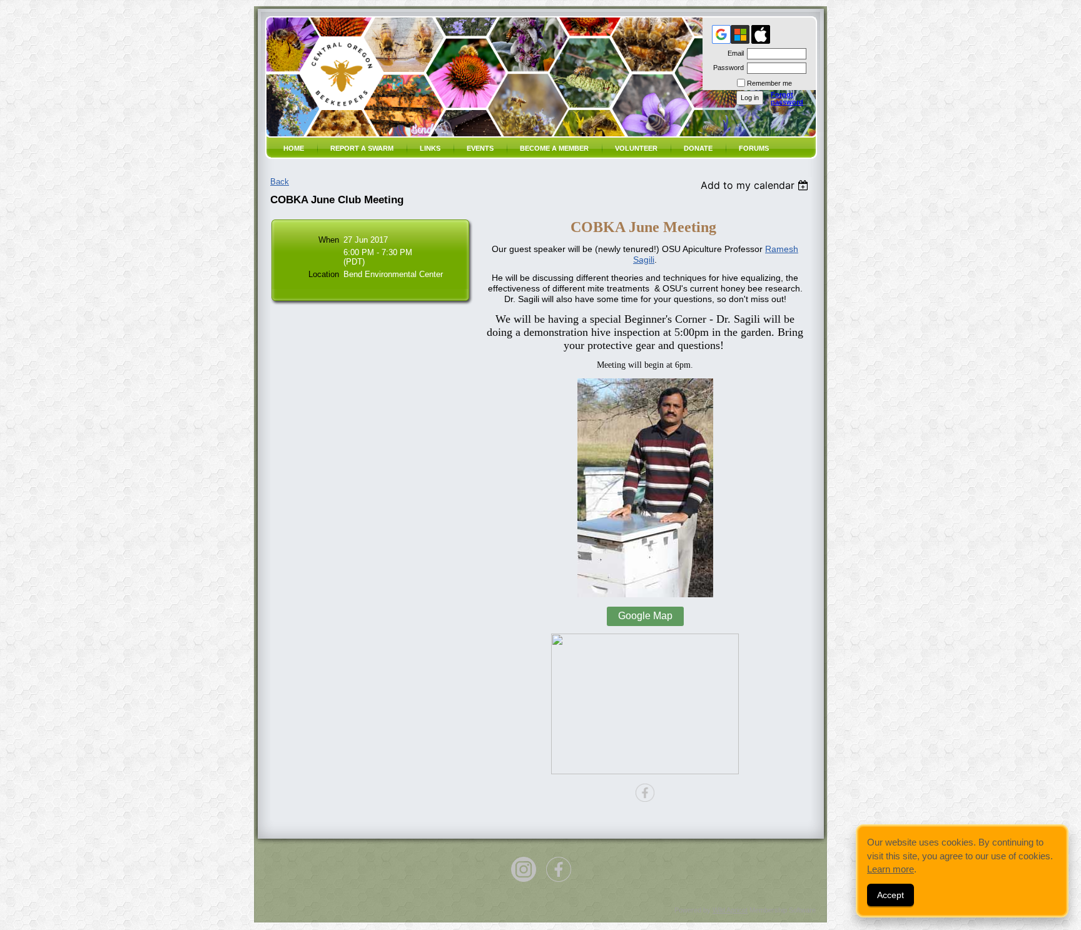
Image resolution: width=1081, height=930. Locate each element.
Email (733, 53)
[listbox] (756, 185)
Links (430, 148)
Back (279, 181)
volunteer (636, 148)
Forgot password (787, 98)
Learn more (890, 869)
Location (323, 274)
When (328, 240)
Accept (890, 895)
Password (726, 67)
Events (480, 148)
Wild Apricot (730, 910)
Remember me (769, 83)
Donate (698, 148)
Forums (754, 148)
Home (293, 148)
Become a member (554, 148)
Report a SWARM (361, 148)
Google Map (645, 615)
